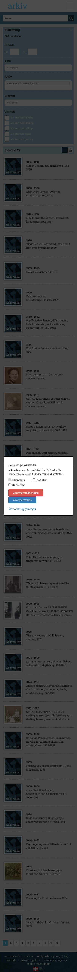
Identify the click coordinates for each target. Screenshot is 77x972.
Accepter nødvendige (25, 492)
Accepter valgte (22, 500)
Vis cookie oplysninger (22, 509)
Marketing (18, 485)
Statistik (41, 480)
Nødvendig (18, 480)
